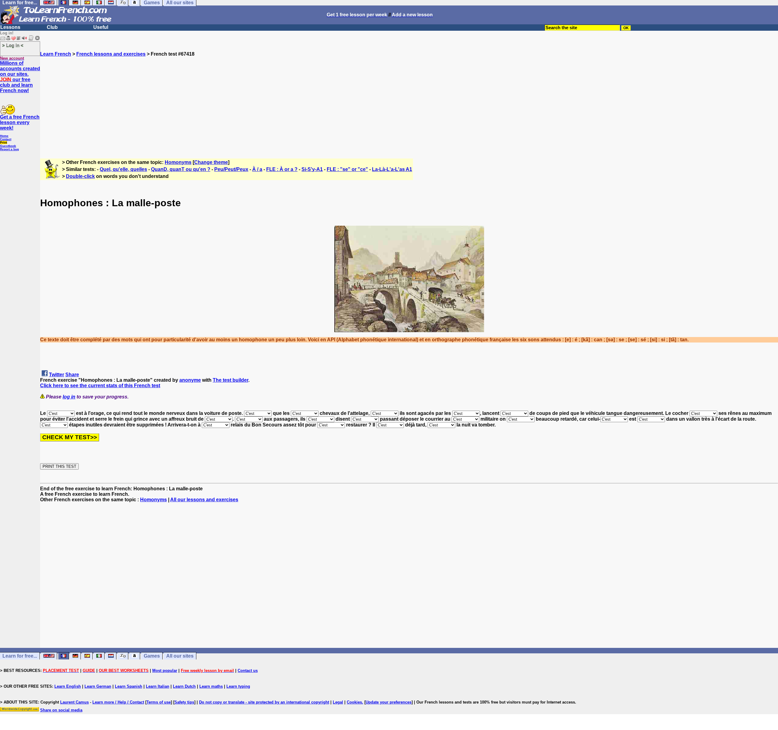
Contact (5, 139)
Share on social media (61, 710)
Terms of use (158, 702)
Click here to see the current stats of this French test (100, 385)
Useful (100, 27)
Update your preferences (388, 702)
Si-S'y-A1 (312, 169)
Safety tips (184, 702)
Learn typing (238, 686)
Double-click (80, 176)
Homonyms (178, 162)
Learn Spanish (128, 686)
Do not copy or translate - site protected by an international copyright (264, 702)
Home (4, 135)
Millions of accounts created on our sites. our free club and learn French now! (20, 77)
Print (3, 142)
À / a (257, 169)
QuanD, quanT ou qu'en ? (180, 169)
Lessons (10, 27)
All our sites (180, 656)
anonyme (190, 380)
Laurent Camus (74, 702)
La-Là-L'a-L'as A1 (392, 169)
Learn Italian (157, 686)
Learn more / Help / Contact (118, 702)
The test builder (230, 380)
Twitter (56, 374)
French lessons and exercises (111, 54)
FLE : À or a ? (282, 169)
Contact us (248, 670)
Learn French (55, 54)
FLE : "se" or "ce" (347, 169)
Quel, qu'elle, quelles (123, 169)
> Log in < (12, 45)
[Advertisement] (409, 99)
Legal (338, 702)
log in (69, 396)
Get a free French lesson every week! (20, 122)
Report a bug (9, 149)
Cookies (354, 702)
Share (72, 374)
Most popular (164, 670)
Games (152, 656)
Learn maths (211, 686)
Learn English (67, 686)
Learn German (97, 686)
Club (52, 27)
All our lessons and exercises (204, 499)
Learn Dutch (184, 686)
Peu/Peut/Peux (231, 169)
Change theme (211, 162)
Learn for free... (19, 656)
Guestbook (8, 146)
